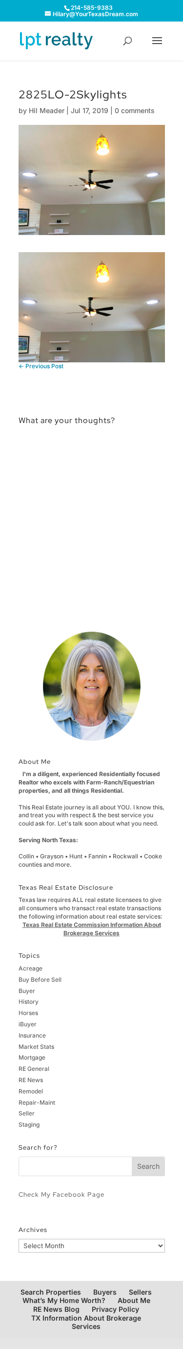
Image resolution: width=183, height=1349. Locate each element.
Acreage (30, 968)
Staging (29, 1124)
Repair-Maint (37, 1102)
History (29, 1001)
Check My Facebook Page (61, 1194)
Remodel (31, 1091)
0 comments (135, 110)
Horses (28, 1013)
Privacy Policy (115, 1309)
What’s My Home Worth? (63, 1300)
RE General (34, 1068)
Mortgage (32, 1057)
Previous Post (41, 366)
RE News (31, 1080)
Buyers (105, 1292)
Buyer (27, 990)
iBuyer (28, 1024)
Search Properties (50, 1292)
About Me (134, 1300)
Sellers (140, 1292)
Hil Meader (46, 110)
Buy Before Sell (40, 979)
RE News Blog (56, 1309)
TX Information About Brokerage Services (86, 1322)
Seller (27, 1113)
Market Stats (36, 1046)
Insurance (32, 1035)
